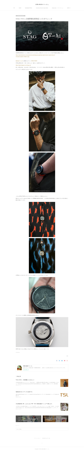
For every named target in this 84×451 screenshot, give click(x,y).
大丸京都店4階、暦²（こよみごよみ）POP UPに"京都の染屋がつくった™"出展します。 (34, 403)
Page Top (42, 443)
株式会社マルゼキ (19, 60)
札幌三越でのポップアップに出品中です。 (24, 391)
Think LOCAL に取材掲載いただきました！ (25, 379)
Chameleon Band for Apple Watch (42, 7)
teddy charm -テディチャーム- (57, 7)
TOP (14, 7)
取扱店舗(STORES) (28, 7)
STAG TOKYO (34, 60)
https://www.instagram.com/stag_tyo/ (23, 65)
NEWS (20, 7)
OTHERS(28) (18, 352)
